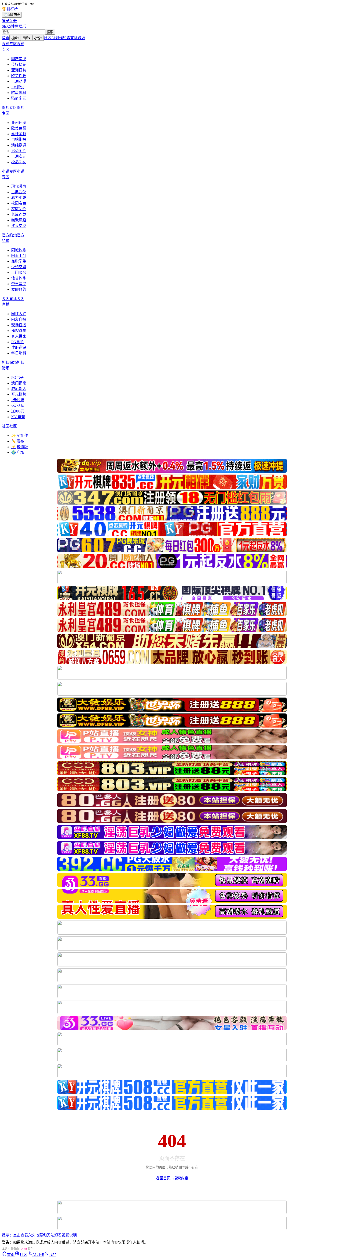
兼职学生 (18, 261)
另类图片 (18, 151)
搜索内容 (180, 1178)
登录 (5, 21)
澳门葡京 (18, 383)
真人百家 (18, 336)
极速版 (19, 447)
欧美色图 (18, 128)
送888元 (17, 411)
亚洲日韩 (18, 70)
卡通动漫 (18, 81)
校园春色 (18, 203)
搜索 (50, 32)
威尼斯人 (18, 389)
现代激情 (18, 186)
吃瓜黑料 (18, 93)
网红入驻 (18, 314)
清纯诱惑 (18, 145)
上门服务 (18, 273)
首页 (5, 38)
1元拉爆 (17, 400)
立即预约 (18, 289)
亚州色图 (18, 123)
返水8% (17, 406)
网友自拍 (18, 319)
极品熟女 (18, 162)
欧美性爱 (18, 76)
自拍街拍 (18, 139)
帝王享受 (18, 284)
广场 (17, 452)
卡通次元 (18, 156)
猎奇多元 (18, 98)
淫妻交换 (18, 226)
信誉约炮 (18, 278)
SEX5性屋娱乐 (14, 26)
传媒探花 (18, 65)
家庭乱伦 (18, 209)
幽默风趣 (18, 220)
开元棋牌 (18, 394)
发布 (17, 441)
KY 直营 (18, 417)
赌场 (81, 38)
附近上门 (18, 256)
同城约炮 (18, 250)
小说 (38, 38)
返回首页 (163, 1178)
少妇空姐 (18, 267)
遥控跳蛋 (18, 331)
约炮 (66, 38)
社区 (47, 38)
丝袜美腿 (18, 134)
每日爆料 (18, 353)
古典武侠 (18, 192)
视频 (15, 38)
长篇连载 (18, 214)
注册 (13, 21)
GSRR (23, 1249)
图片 (26, 38)
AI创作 (57, 38)
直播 (74, 38)
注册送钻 (18, 347)
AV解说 (17, 87)
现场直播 (18, 325)
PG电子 (17, 342)
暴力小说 (18, 198)
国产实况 (18, 59)
